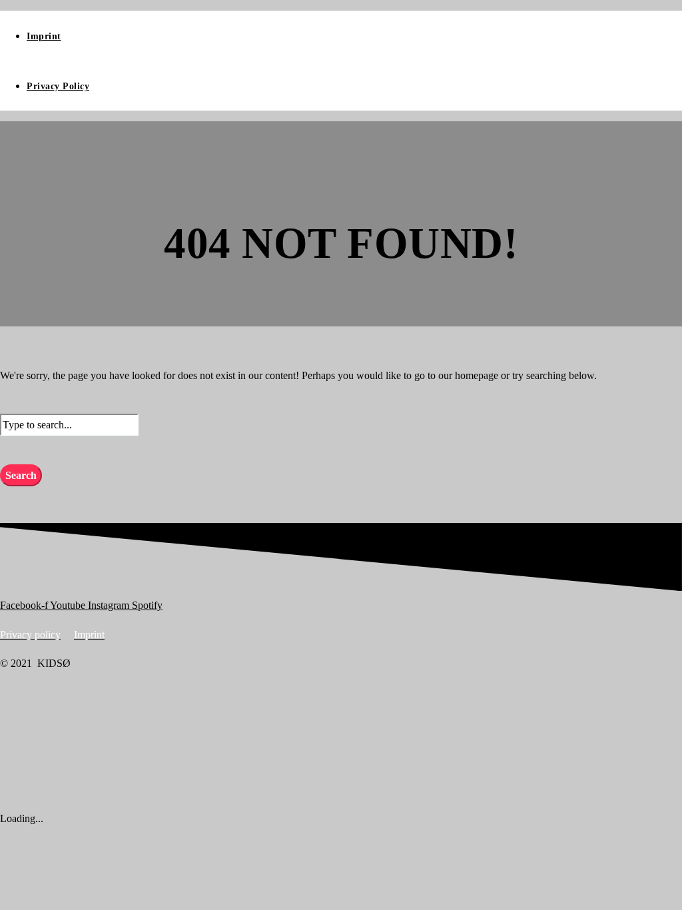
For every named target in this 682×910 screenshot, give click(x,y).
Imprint (44, 36)
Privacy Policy (58, 86)
